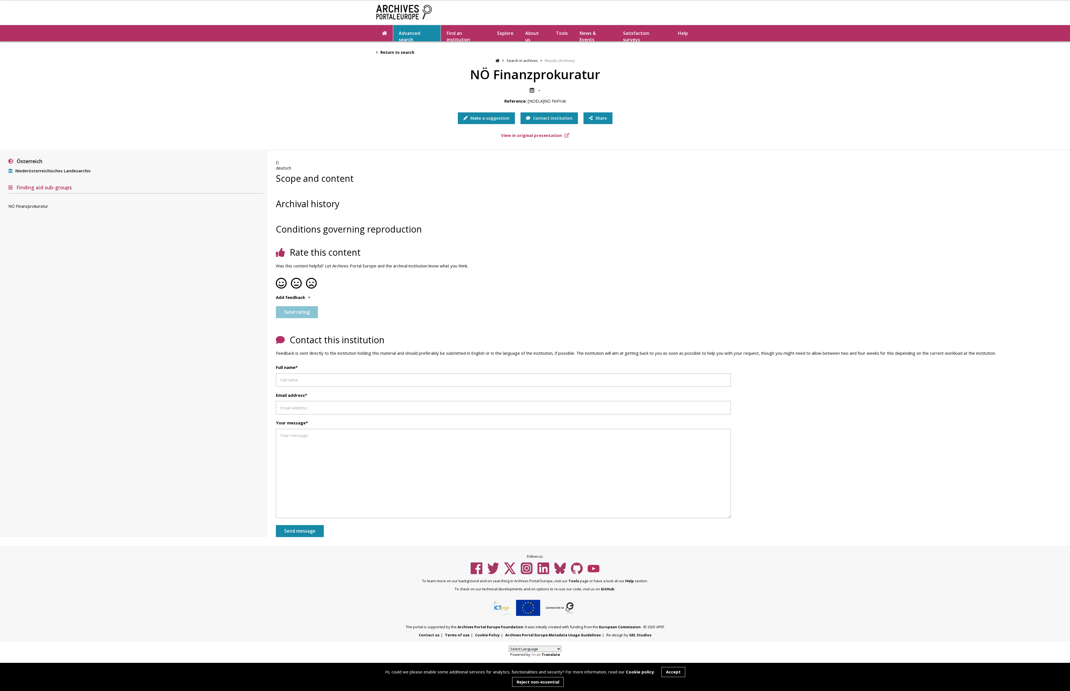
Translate (551, 654)
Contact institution (552, 118)
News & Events (588, 35)
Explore (505, 33)
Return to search (396, 52)
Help (629, 580)
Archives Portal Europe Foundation (490, 626)
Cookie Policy (487, 634)
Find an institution (458, 35)
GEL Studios (640, 634)
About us (532, 35)
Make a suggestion (489, 118)
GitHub (607, 588)
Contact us (429, 634)
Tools (562, 33)
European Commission (620, 626)
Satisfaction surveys (636, 35)
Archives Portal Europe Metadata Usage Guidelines (553, 634)
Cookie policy (640, 672)
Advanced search (409, 35)
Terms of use (457, 634)
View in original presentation (532, 135)
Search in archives (522, 60)
